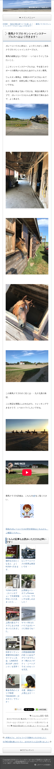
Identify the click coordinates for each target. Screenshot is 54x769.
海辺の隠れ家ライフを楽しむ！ (24, 726)
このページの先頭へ (43, 765)
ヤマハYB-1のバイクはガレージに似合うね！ (28, 625)
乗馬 (46, 716)
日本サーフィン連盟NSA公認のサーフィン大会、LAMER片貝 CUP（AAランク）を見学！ (12, 659)
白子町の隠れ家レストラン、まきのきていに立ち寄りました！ (26, 742)
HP (34, 496)
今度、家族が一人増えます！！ (28, 691)
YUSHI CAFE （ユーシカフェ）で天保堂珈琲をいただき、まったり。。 (12, 596)
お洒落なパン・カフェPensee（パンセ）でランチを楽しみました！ (28, 596)
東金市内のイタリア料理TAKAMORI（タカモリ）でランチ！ (13, 696)
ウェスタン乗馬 (38, 716)
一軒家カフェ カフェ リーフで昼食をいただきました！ (26, 738)
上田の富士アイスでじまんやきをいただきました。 (12, 627)
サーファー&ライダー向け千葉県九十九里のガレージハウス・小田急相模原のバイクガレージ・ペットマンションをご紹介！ (27, 761)
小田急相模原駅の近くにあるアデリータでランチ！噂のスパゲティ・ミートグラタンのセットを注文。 (28, 661)
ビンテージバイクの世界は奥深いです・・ (28, 564)
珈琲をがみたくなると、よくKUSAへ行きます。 (12, 565)
